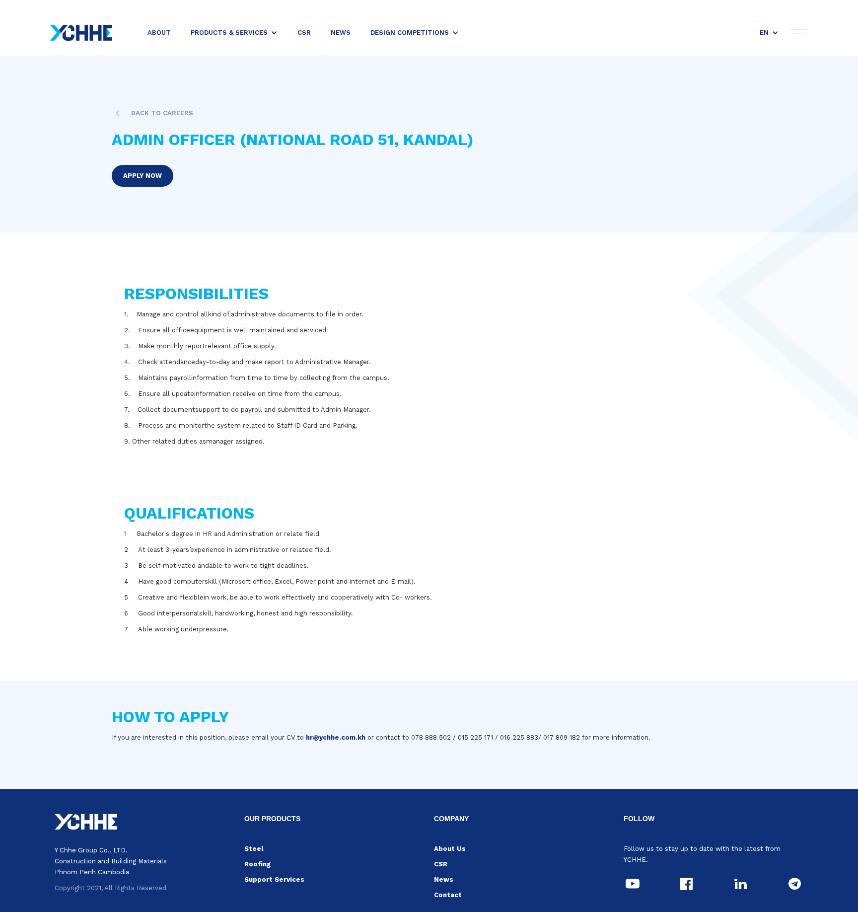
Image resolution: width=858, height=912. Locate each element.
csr (304, 32)
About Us (450, 848)
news (341, 32)
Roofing (257, 864)
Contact (448, 895)
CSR (440, 864)
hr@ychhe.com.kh (335, 737)
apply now (142, 175)
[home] (81, 32)
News (443, 879)
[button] (234, 32)
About (159, 32)
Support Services (274, 879)
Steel (253, 848)
